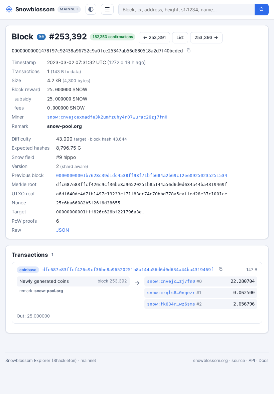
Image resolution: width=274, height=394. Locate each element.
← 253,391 (154, 37)
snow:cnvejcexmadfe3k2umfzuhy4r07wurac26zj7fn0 (107, 117)
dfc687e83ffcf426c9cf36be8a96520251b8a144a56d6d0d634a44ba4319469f (128, 269)
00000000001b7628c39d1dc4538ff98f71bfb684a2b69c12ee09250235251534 (141, 175)
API (252, 360)
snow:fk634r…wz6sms (171, 304)
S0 (41, 36)
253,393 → (206, 37)
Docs (264, 360)
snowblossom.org (210, 360)
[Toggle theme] (91, 9)
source (238, 360)
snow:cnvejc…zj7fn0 (171, 281)
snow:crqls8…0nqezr (171, 292)
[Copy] (188, 50)
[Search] (262, 9)
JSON (62, 230)
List (180, 37)
